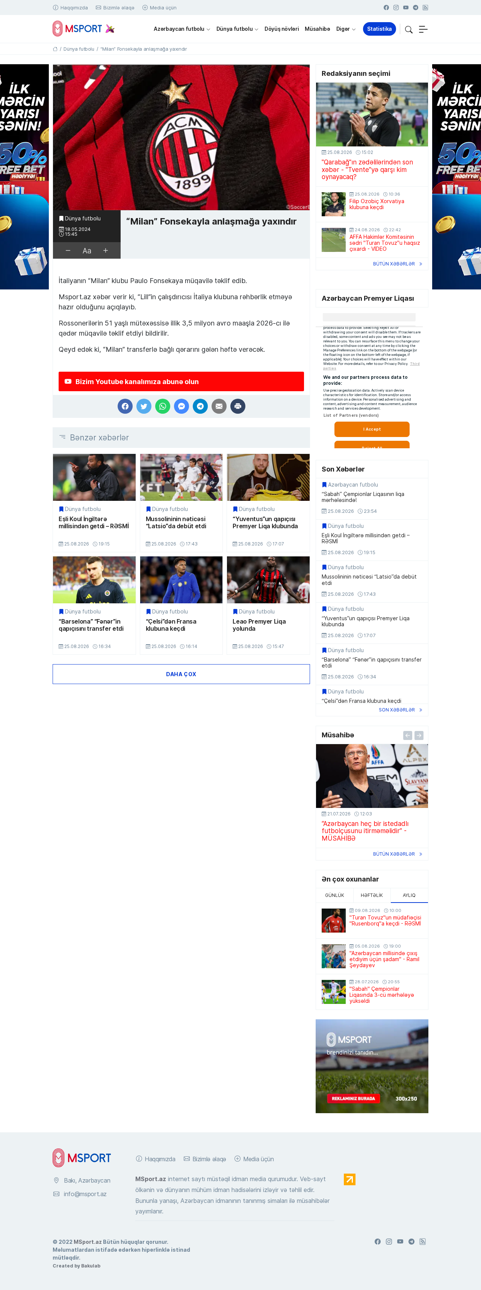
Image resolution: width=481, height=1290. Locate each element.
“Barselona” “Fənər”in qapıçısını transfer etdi (91, 625)
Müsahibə (317, 28)
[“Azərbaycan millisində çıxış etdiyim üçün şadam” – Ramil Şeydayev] (334, 956)
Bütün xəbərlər (394, 264)
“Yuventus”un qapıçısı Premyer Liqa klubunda (265, 522)
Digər (343, 28)
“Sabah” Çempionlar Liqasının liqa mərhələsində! (363, 497)
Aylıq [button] (409, 895)
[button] (409, 29)
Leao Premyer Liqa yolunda (259, 625)
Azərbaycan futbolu (179, 28)
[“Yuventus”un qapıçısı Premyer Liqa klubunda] (268, 477)
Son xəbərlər (397, 710)
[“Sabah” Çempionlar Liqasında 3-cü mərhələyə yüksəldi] (334, 992)
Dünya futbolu (234, 28)
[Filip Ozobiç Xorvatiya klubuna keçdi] (334, 204)
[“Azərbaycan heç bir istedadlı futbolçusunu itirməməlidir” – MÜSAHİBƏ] (372, 776)
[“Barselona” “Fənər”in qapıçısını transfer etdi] (94, 579)
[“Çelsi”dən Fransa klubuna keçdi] (181, 579)
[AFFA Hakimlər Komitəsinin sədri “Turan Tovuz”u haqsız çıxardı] (334, 240)
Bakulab (90, 1265)
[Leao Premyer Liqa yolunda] (268, 579)
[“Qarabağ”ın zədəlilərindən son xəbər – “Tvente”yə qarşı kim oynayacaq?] (372, 114)
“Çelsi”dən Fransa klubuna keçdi (171, 625)
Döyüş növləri (282, 28)
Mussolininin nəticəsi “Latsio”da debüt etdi (176, 522)
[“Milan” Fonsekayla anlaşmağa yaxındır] (181, 138)
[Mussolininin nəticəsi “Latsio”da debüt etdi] (181, 477)
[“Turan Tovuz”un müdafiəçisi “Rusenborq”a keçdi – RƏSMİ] (334, 921)
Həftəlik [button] (372, 895)
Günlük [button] (334, 895)
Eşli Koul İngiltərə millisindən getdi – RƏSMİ (94, 522)
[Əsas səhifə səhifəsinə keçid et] (55, 49)
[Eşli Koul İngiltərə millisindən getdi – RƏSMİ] (94, 477)
